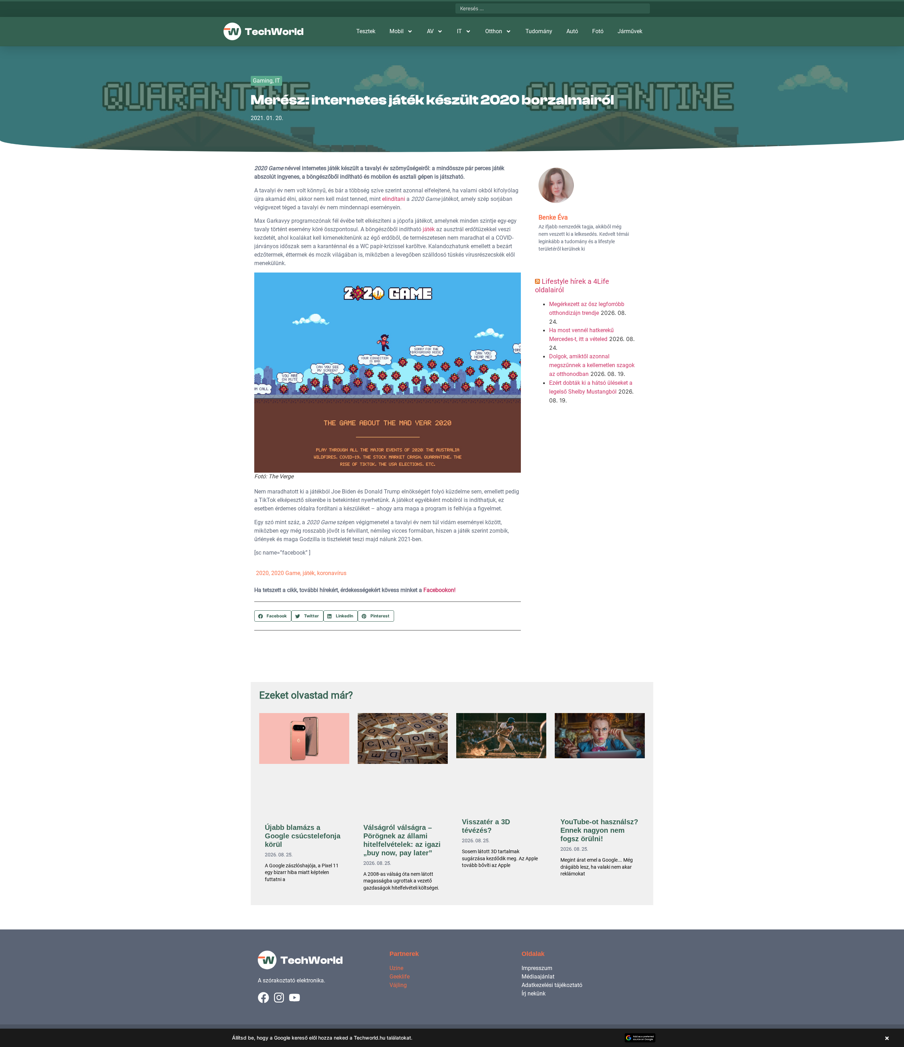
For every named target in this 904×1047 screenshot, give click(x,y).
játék (429, 229)
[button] (272, 616)
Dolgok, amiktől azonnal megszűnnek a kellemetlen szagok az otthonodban (592, 365)
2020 (262, 573)
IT (459, 31)
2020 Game (285, 573)
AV (430, 31)
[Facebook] (263, 997)
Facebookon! (439, 590)
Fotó (597, 31)
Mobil (396, 31)
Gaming (263, 80)
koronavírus (331, 573)
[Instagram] (279, 997)
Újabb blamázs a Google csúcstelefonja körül (302, 836)
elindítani (393, 199)
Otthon (493, 31)
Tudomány (538, 31)
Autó (572, 31)
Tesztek (365, 31)
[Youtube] (294, 997)
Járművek (630, 31)
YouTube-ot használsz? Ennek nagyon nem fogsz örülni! (599, 830)
